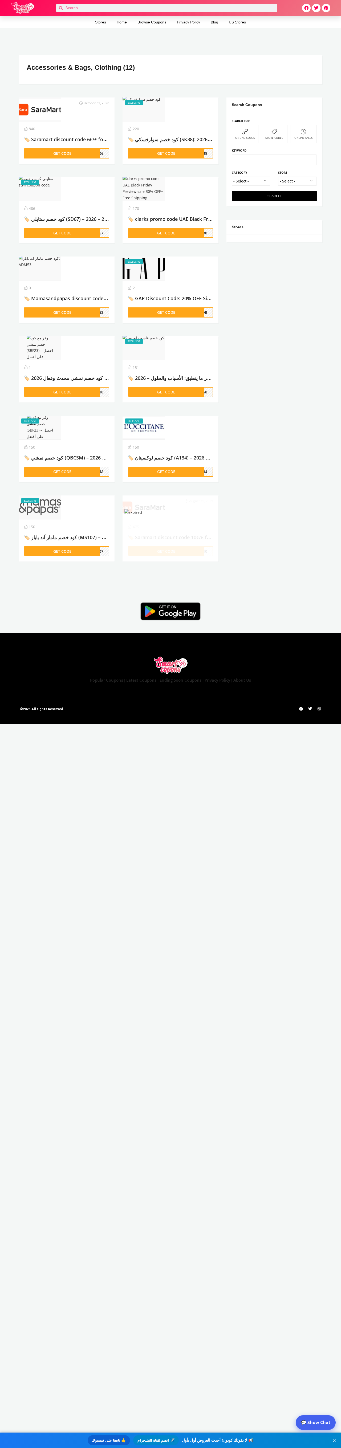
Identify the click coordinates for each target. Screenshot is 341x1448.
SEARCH (274, 196)
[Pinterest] (326, 8)
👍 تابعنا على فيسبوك (109, 1440)
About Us (242, 680)
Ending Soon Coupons (181, 680)
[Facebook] (306, 8)
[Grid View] (304, 66)
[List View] (311, 66)
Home (122, 22)
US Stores (237, 22)
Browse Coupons (151, 22)
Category (239, 172)
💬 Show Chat (315, 1422)
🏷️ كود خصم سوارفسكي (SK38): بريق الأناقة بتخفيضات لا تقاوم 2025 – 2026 (206, 139)
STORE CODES (274, 138)
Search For (241, 121)
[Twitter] (316, 8)
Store (282, 172)
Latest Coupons (141, 680)
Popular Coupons (106, 680)
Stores (100, 22)
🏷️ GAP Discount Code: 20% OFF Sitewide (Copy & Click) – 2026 (199, 298)
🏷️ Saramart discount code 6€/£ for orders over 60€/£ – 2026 (93, 139)
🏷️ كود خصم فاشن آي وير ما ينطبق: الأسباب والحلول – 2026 (189, 378)
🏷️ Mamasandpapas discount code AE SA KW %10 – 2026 (88, 298)
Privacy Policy (188, 22)
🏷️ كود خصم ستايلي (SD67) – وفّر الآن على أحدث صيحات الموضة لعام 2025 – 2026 (108, 219)
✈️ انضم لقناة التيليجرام (155, 1440)
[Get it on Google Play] (170, 611)
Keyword (239, 150)
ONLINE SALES (303, 138)
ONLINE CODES (245, 138)
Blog (214, 22)
